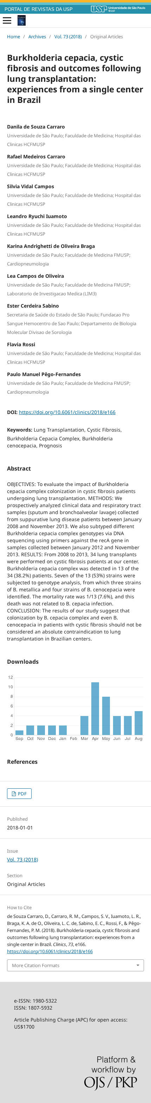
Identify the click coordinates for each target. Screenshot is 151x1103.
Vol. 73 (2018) (68, 36)
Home (13, 36)
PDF (22, 793)
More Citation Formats (35, 965)
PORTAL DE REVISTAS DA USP (39, 9)
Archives (37, 36)
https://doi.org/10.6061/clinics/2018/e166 (67, 412)
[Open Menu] (7, 21)
